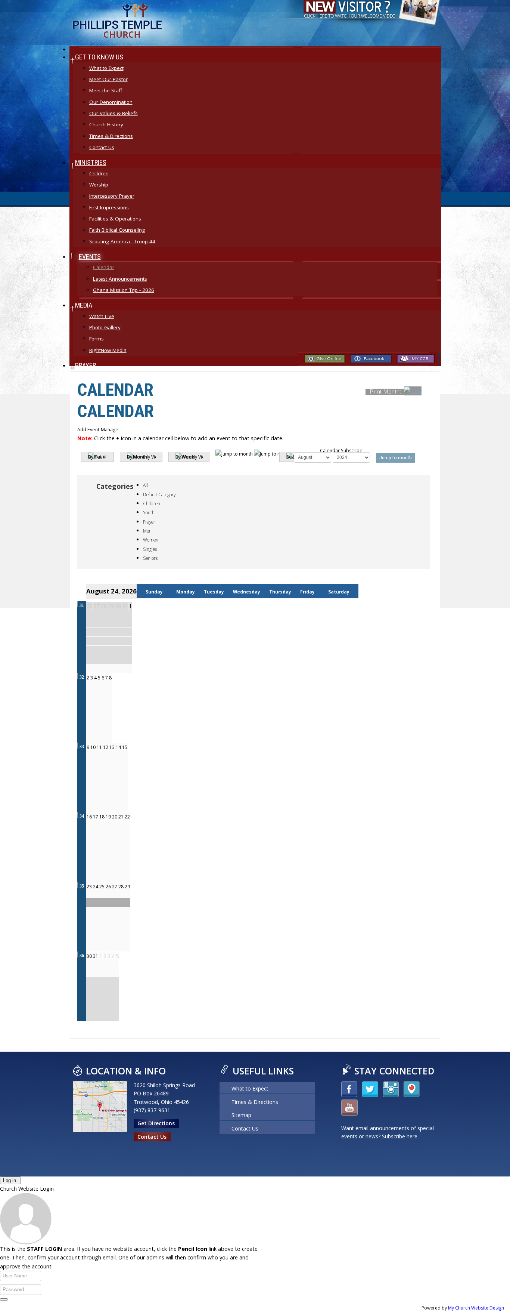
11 (99, 747)
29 (127, 886)
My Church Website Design (476, 1308)
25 (102, 886)
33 (82, 746)
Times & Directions (254, 1103)
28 (121, 886)
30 (89, 956)
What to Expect (249, 1090)
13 (112, 747)
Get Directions (156, 1123)
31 (82, 605)
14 (118, 747)
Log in (9, 1180)
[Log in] (4, 1299)
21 (121, 817)
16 (89, 817)
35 (82, 886)
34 (82, 816)
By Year (96, 457)
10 (93, 747)
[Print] (430, 391)
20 (114, 817)
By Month (137, 457)
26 (108, 886)
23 (89, 886)
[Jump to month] (253, 454)
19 (108, 817)
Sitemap (241, 1116)
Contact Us (152, 1136)
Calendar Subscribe (341, 450)
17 (95, 817)
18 (102, 817)
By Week (184, 457)
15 (124, 747)
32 (82, 677)
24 (95, 886)
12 (105, 747)
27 (114, 886)
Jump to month (395, 457)
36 (82, 955)
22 (127, 817)
